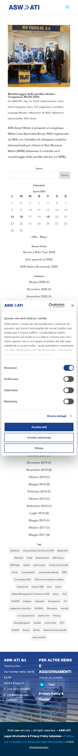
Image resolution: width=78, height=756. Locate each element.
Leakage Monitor (18, 112)
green (56, 594)
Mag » (44, 237)
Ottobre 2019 (37, 477)
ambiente (15, 550)
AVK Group (58, 558)
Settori (36, 630)
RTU (62, 623)
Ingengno (39, 601)
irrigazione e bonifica (20, 608)
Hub (64, 594)
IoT (36, 106)
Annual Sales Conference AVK (38, 550)
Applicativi (62, 550)
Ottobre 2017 (37, 527)
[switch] (68, 379)
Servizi (26, 630)
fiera (29, 106)
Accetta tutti (39, 426)
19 (48, 217)
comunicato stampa (48, 572)
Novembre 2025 (37, 296)
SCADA (46, 112)
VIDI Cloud (30, 118)
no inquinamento (26, 615)
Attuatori (19, 558)
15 (12, 217)
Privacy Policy (48, 705)
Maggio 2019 (37, 484)
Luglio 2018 (37, 513)
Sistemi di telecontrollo (55, 630)
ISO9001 (39, 608)
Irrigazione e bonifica (51, 106)
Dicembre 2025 (37, 289)
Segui (51, 684)
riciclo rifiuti (50, 623)
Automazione (48, 101)
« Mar (34, 237)
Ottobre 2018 (37, 498)
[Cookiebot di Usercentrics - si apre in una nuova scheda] (49, 305)
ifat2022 (15, 601)
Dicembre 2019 (37, 462)
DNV (64, 572)
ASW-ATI (17, 101)
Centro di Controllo (58, 565)
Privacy (56, 615)
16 (21, 217)
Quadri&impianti (22, 623)
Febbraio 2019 (37, 491)
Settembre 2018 (37, 506)
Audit (29, 558)
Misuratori (35, 112)
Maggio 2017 (37, 535)
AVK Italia (15, 565)
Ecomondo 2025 (22, 579)
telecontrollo (39, 637)
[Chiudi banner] (72, 305)
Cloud (15, 572)
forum (58, 587)
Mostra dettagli (57, 416)
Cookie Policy (48, 713)
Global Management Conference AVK (30, 594)
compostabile (28, 572)
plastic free (43, 615)
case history (39, 565)
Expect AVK (38, 587)
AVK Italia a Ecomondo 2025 (39, 266)
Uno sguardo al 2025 (39, 259)
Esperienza (22, 587)
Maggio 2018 (37, 520)
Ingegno (27, 601)
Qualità (37, 623)
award (26, 565)
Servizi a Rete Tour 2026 (39, 252)
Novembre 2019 (37, 470)
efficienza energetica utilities (49, 579)
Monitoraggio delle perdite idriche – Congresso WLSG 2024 (32, 95)
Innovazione (54, 601)
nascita (64, 608)
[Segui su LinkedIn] (42, 684)
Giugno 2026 (37, 282)
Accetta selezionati (39, 437)
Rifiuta (39, 448)
